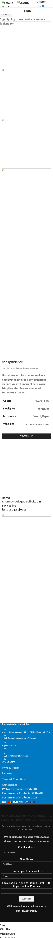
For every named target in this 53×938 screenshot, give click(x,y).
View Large (49, 516)
